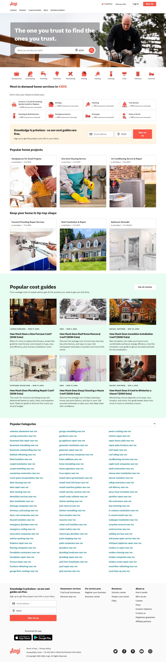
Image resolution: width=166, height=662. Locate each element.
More (46, 10)
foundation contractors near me (25, 552)
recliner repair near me (119, 436)
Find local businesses (70, 592)
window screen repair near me (123, 561)
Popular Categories (23, 424)
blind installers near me (21, 459)
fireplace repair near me (21, 543)
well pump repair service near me (124, 538)
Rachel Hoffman (117, 329)
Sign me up (142, 134)
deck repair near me (19, 487)
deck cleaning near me (20, 482)
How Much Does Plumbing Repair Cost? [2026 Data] (32, 392)
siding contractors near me (121, 482)
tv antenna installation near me (123, 510)
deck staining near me (20, 492)
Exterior (22, 10)
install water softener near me (73, 496)
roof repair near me (118, 450)
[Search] (91, 50)
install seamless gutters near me (74, 487)
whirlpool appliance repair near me (125, 543)
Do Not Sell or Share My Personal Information (62, 652)
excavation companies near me (24, 533)
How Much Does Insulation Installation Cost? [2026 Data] (131, 335)
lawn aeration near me (69, 515)
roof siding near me (118, 454)
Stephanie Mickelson (20, 386)
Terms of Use (31, 648)
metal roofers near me (69, 529)
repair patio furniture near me (122, 445)
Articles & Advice (58, 10)
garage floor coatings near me (24, 571)
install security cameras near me (74, 492)
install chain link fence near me (73, 482)
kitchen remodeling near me (72, 510)
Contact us (141, 613)
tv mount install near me (120, 515)
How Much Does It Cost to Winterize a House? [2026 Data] (130, 392)
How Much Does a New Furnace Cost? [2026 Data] (31, 335)
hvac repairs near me (69, 473)
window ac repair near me (121, 547)
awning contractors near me (23, 436)
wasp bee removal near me (121, 524)
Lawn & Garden (35, 10)
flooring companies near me (23, 547)
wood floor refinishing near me (123, 566)
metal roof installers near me (73, 524)
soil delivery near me (118, 487)
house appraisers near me (71, 468)
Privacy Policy (45, 648)
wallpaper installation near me (123, 519)
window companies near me (122, 557)
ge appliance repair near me (72, 440)
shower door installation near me (124, 473)
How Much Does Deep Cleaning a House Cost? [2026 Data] (82, 392)
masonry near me (67, 519)
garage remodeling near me (72, 431)
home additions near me (70, 459)
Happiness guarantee (145, 617)
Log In (136, 3)
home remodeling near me (71, 464)
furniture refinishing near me (23, 566)
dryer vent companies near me (24, 515)
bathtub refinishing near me (23, 454)
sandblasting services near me (123, 459)
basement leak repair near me (24, 440)
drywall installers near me (22, 519)
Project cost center (120, 596)
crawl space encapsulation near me (26, 478)
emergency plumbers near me (23, 524)
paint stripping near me (70, 538)
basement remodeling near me (24, 445)
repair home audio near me (121, 440)
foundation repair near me (22, 557)
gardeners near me (68, 436)
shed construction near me (121, 468)
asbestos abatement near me (23, 431)
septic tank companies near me (123, 464)
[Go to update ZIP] (77, 50)
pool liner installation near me (73, 561)
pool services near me (69, 571)
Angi (62, 329)
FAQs (114, 600)
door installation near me (21, 501)
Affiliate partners (143, 621)
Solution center (119, 592)
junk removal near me (69, 505)
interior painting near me (70, 501)
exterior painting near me (21, 538)
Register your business (95, 592)
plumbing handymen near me (73, 552)
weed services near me (119, 529)
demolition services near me (23, 496)
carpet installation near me (22, 464)
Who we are (141, 596)
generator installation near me (73, 445)
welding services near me (120, 533)
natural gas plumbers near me (73, 533)
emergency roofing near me (22, 529)
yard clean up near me (119, 571)
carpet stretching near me (22, 468)
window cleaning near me (120, 552)
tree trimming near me (119, 505)
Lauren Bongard (18, 329)
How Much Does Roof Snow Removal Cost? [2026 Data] (80, 335)
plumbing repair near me (70, 557)
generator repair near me (70, 450)
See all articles (145, 287)
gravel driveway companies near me (76, 454)
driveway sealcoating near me (24, 510)
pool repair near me (68, 566)
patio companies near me (71, 543)
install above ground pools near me (75, 478)
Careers (139, 600)
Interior (13, 10)
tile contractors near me (120, 501)
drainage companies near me (23, 505)
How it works (141, 592)
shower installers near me (121, 478)
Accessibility (34, 652)
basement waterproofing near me (25, 450)
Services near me (68, 596)
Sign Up (149, 3)
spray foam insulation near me (123, 492)
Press (138, 605)
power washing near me (120, 431)
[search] (91, 50)
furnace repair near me (20, 561)
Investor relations (144, 609)
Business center (92, 596)
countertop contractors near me (25, 473)
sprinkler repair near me (120, 496)
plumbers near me (67, 547)
